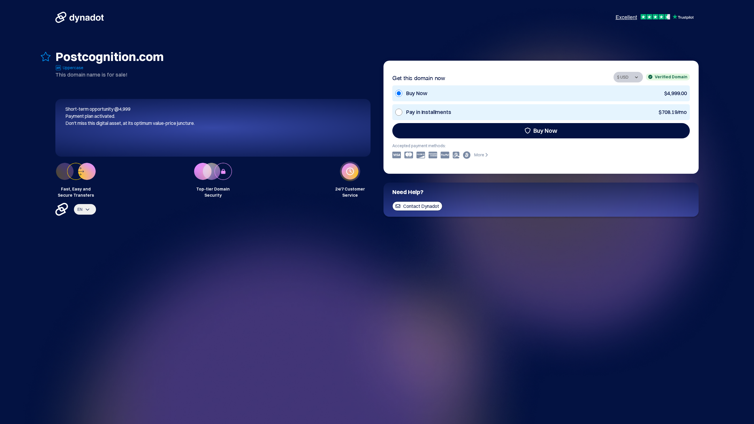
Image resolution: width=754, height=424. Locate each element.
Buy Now (545, 130)
